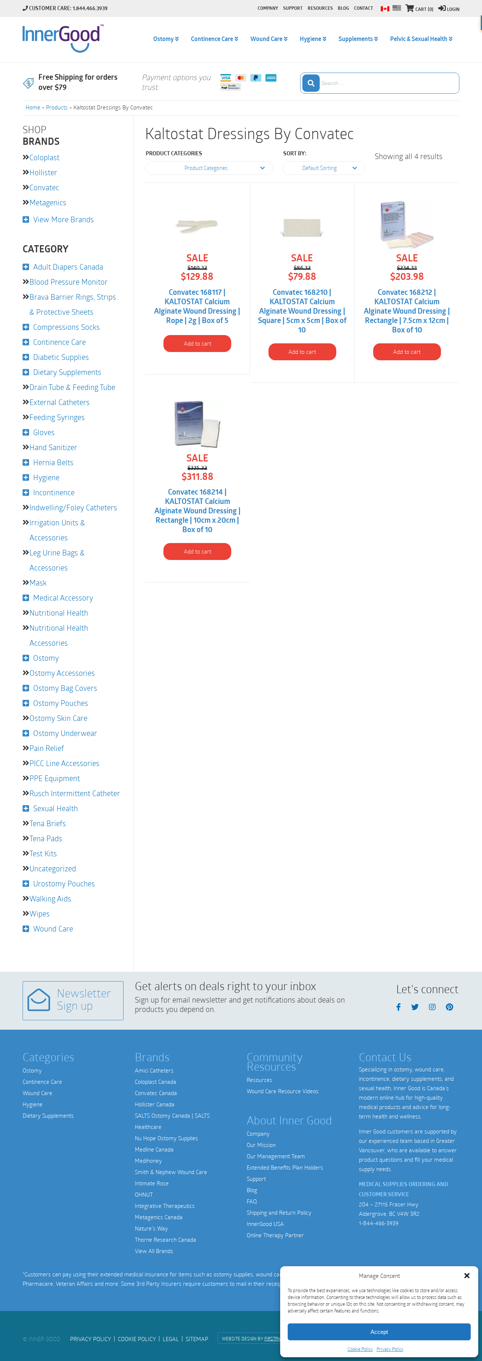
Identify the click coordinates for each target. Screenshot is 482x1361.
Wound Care (53, 928)
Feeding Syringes (57, 417)
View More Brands (63, 219)
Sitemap (197, 1339)
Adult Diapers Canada (68, 267)
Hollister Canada (154, 1104)
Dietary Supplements (67, 372)
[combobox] (379, 83)
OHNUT (144, 1194)
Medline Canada (154, 1149)
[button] (467, 1275)
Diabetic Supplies (61, 357)
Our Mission (261, 1145)
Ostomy (46, 658)
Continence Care (59, 342)
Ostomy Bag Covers (65, 688)
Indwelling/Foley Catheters (73, 507)
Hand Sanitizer (53, 447)
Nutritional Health (58, 613)
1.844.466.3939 (90, 9)
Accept (379, 1332)
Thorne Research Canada (165, 1239)
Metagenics (47, 202)
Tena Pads (45, 838)
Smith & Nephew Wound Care (171, 1172)
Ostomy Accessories (62, 673)
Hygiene (46, 477)
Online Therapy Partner (275, 1235)
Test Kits (43, 853)
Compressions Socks (66, 327)
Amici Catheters (154, 1070)
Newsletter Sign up (84, 1001)
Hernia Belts (53, 462)
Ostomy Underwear (65, 733)
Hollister (43, 172)
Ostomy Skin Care (58, 718)
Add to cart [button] (197, 343)
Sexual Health (55, 808)
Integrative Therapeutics (165, 1205)
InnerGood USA (265, 1223)
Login (453, 10)
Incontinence (54, 492)
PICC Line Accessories (64, 763)
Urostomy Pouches (64, 883)
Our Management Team (276, 1156)
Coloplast (44, 157)
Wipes (39, 913)
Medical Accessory (63, 597)
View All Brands (154, 1251)
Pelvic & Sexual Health (418, 39)
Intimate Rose (152, 1183)
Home (33, 107)
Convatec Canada (156, 1093)
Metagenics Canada (159, 1217)
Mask (38, 582)
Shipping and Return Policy (279, 1212)
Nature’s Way (151, 1228)
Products (57, 107)
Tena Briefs (47, 823)
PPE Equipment (54, 778)
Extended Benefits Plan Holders (285, 1167)
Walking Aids (50, 898)
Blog (252, 1190)
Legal (171, 1339)
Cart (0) (424, 10)
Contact (363, 8)
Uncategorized (52, 868)
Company (258, 1133)
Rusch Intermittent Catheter (74, 793)
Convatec (44, 187)
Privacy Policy (390, 1349)
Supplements (356, 39)
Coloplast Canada (155, 1081)
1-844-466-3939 (378, 1223)
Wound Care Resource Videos (283, 1091)
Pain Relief (46, 748)
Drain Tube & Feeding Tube (72, 387)
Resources (259, 1079)
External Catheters (59, 402)
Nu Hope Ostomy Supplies (166, 1138)
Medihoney (148, 1160)
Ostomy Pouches (60, 703)
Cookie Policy (360, 1349)
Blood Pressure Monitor (68, 282)
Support (256, 1178)
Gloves (44, 432)
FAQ (252, 1201)
